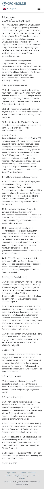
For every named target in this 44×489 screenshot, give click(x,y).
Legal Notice (11, 473)
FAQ (34, 475)
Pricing (22, 478)
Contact (8, 475)
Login (27, 475)
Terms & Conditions (27, 473)
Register (18, 475)
